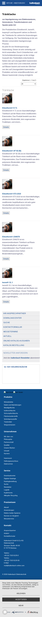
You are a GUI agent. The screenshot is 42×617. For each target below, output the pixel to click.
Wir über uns (8, 436)
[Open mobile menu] (3, 3)
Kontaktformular (12, 327)
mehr (21, 605)
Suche (6, 322)
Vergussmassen (9, 425)
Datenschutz (8, 464)
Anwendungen (9, 510)
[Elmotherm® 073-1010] (7, 188)
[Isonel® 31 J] (7, 277)
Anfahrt (6, 533)
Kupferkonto (8, 493)
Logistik (6, 490)
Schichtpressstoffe (10, 419)
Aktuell (7, 336)
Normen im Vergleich (11, 516)
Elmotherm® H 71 (9, 108)
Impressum (8, 458)
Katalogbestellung (10, 481)
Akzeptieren (21, 599)
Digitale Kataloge (10, 478)
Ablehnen (21, 593)
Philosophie (8, 439)
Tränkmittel (8, 422)
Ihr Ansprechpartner (14, 313)
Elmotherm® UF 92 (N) (11, 151)
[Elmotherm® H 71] (7, 103)
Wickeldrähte (8, 402)
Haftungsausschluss (11, 461)
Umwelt (6, 451)
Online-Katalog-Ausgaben (16, 341)
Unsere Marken (9, 448)
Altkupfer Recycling (10, 495)
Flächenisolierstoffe (11, 416)
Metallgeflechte (9, 408)
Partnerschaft (8, 442)
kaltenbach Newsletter (20, 358)
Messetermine (10, 332)
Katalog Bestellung (13, 345)
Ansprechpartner (10, 530)
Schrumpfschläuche (11, 413)
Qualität (6, 445)
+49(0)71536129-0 (19, 3)
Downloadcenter (12, 318)
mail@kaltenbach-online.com (14, 565)
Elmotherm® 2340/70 (11, 237)
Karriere (7, 453)
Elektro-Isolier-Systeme (12, 513)
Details (6, 127)
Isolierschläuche (9, 410)
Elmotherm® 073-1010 (11, 194)
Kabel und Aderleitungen (12, 405)
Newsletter (7, 487)
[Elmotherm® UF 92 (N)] (7, 146)
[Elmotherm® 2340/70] (7, 231)
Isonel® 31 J (7, 282)
